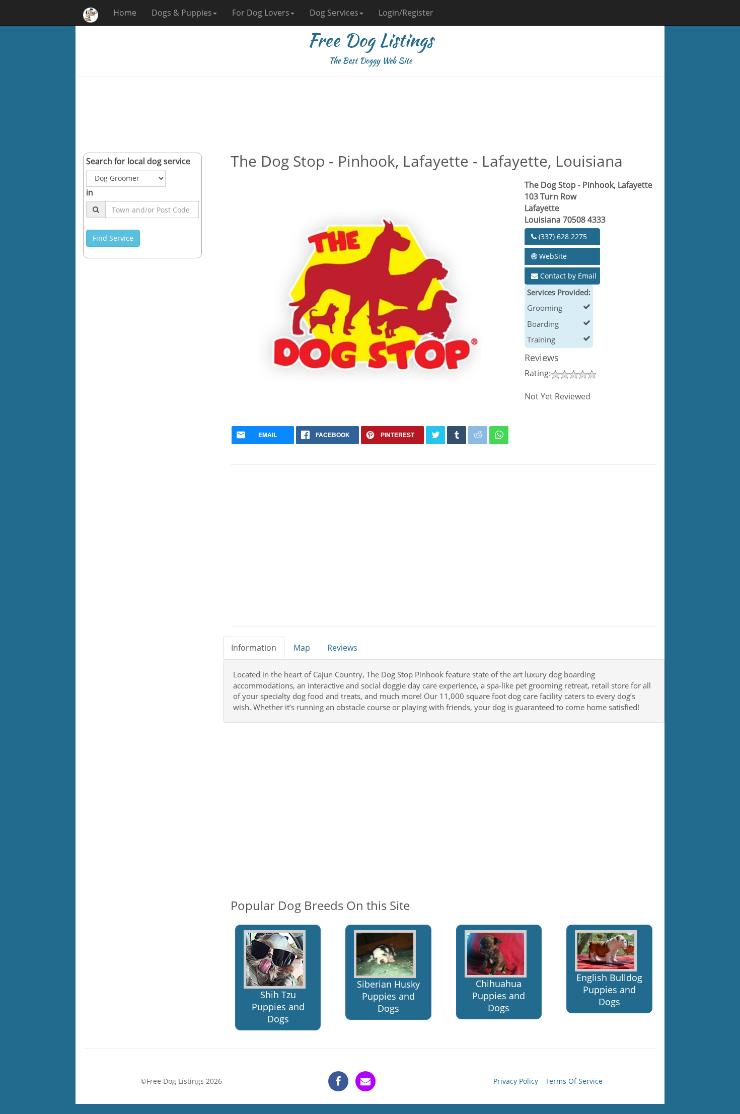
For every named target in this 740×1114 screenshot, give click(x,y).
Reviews (342, 647)
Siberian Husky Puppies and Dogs (388, 996)
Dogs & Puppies (182, 12)
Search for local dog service (138, 161)
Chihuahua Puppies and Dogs (498, 996)
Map (301, 647)
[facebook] (338, 1081)
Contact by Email (567, 276)
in (89, 192)
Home (124, 12)
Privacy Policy (515, 1081)
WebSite (552, 256)
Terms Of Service (574, 1081)
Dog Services (334, 12)
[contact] (365, 1081)
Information (253, 647)
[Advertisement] (370, 114)
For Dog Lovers (260, 12)
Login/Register (406, 12)
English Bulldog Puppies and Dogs (609, 989)
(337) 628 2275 (562, 236)
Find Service (113, 238)
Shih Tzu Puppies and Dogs (278, 1007)
